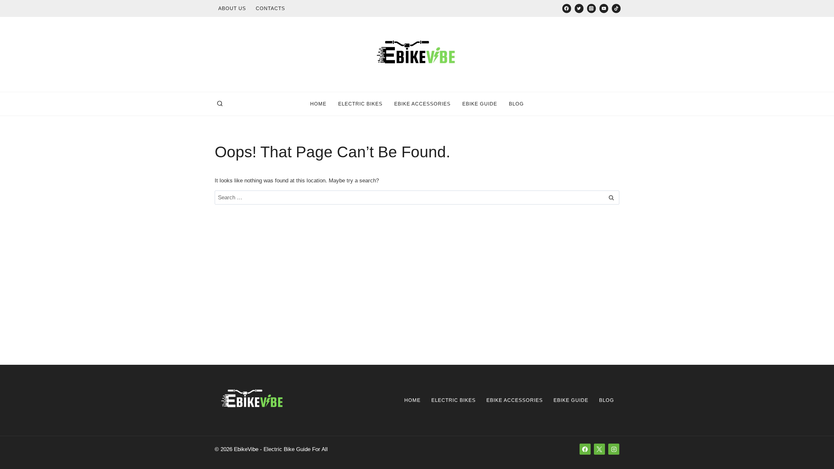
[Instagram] (591, 8)
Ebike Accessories (422, 104)
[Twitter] (579, 8)
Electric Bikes (360, 104)
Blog (516, 104)
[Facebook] (566, 8)
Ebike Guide (479, 104)
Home (318, 104)
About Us (232, 8)
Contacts (270, 8)
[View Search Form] (220, 104)
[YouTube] (603, 8)
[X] (599, 449)
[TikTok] (616, 8)
